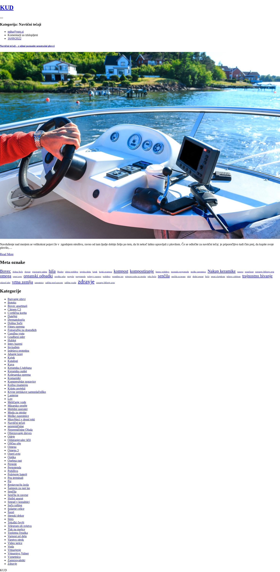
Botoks (12, 302)
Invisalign (13, 347)
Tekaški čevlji (16, 522)
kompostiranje (142, 271)
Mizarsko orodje (17, 405)
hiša (52, 271)
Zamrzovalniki (16, 560)
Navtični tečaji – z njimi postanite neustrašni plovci (27, 45)
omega (5, 276)
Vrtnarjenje (14, 550)
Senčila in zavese (18, 495)
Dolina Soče (15, 323)
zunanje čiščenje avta (105, 283)
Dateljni (12, 316)
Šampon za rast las (19, 488)
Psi (9, 481)
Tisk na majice (16, 529)
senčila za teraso (178, 276)
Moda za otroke (17, 412)
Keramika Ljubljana (20, 367)
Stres (11, 519)
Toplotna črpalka (18, 532)
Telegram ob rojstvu (20, 526)
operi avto (17, 276)
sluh (189, 276)
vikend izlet (5, 283)
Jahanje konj (15, 354)
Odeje (11, 436)
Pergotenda (14, 467)
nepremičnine (16, 426)
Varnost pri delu (17, 536)
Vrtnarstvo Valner (18, 553)
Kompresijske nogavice (22, 381)
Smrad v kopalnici (19, 501)
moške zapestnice (198, 272)
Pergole (12, 464)
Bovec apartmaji (17, 306)
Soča (207, 276)
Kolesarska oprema (19, 374)
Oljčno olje (14, 443)
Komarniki (14, 378)
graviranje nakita (39, 272)
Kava (11, 364)
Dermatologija (16, 319)
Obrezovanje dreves (20, 433)
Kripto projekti (16, 388)
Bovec (5, 271)
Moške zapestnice (18, 416)
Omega (12, 446)
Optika (12, 457)
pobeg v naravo (94, 276)
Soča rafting (15, 505)
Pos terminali (15, 477)
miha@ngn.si (16, 31)
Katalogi (13, 361)
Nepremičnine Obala (20, 429)
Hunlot (60, 272)
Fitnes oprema (16, 326)
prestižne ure (117, 276)
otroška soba (60, 276)
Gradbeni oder (16, 337)
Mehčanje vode (17, 402)
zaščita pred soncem (54, 283)
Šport (11, 512)
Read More (7, 254)
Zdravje (12, 563)
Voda (11, 546)
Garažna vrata (16, 333)
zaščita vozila (70, 283)
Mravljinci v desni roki (21, 419)
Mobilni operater (18, 409)
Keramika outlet (17, 371)
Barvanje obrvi (17, 299)
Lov (10, 398)
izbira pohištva (71, 272)
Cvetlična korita (17, 312)
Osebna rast (15, 460)
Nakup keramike (222, 271)
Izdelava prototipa (18, 350)
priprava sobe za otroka (135, 276)
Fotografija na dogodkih (22, 330)
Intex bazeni (15, 343)
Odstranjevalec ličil (19, 440)
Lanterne (13, 395)
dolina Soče (18, 272)
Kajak (11, 357)
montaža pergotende (180, 272)
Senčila (12, 491)
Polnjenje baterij (17, 474)
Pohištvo (13, 471)
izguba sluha (85, 272)
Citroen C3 (14, 309)
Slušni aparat (15, 498)
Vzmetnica (14, 556)
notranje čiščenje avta (264, 272)
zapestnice (39, 283)
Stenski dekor (16, 515)
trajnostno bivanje (257, 276)
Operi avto (14, 453)
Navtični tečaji (16, 422)
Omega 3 (13, 450)
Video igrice (15, 543)
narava (240, 272)
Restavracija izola (18, 484)
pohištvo (106, 276)
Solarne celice (16, 508)
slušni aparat (198, 276)
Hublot (12, 340)
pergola (70, 276)
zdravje (86, 281)
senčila (164, 276)
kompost (121, 271)
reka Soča (152, 276)
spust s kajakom (218, 276)
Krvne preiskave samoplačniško (27, 391)
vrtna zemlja (22, 282)
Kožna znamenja (18, 385)
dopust (27, 272)
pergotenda (81, 276)
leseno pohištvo (162, 272)
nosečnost (249, 272)
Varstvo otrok (16, 539)
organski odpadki (38, 276)
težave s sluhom (234, 276)
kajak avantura (105, 272)
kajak (95, 272)
